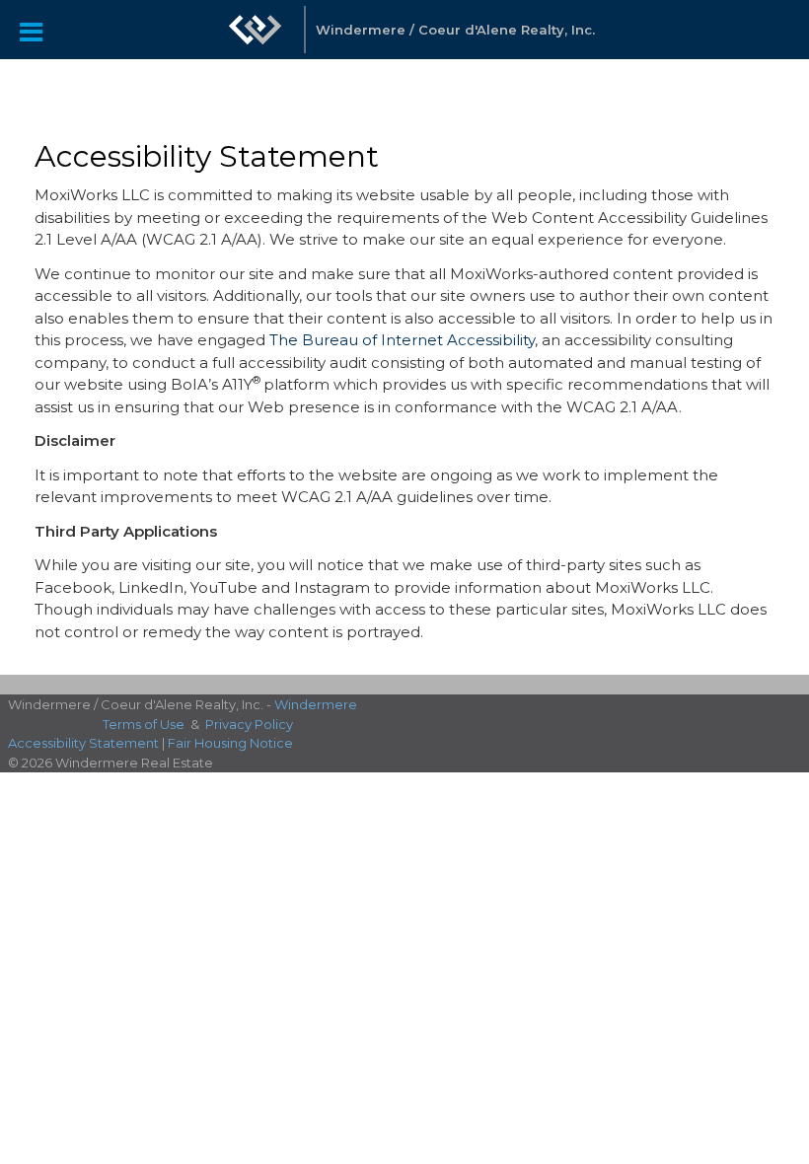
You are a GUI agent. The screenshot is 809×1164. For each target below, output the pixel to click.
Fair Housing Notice (230, 743)
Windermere (315, 704)
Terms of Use (143, 724)
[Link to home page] (255, 39)
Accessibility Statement (83, 743)
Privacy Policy (249, 724)
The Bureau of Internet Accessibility (402, 339)
